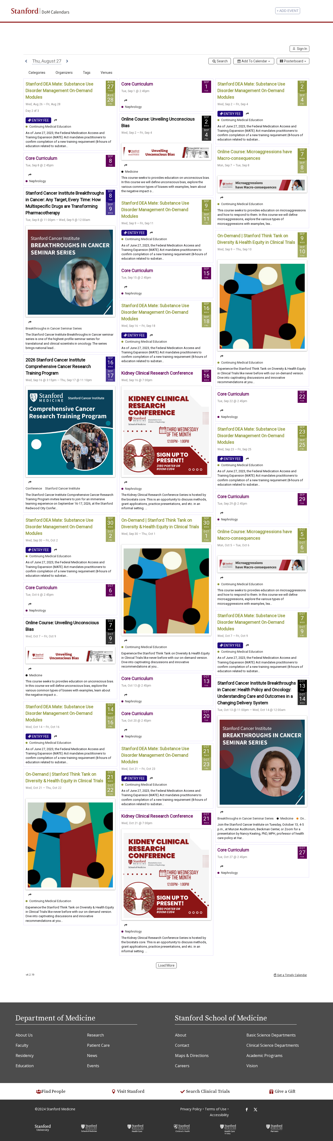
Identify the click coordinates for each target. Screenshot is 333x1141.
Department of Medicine (55, 1018)
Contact (182, 1045)
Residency (25, 1055)
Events (93, 1065)
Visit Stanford (130, 1091)
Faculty (22, 1045)
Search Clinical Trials (208, 1091)
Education (25, 1065)
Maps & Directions (192, 1055)
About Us (24, 1035)
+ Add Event (288, 11)
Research (95, 1035)
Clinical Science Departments (272, 1045)
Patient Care (98, 1045)
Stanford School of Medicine (221, 1018)
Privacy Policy (191, 1109)
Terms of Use (216, 1109)
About (180, 1035)
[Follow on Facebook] (246, 1109)
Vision (252, 1065)
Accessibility (219, 1115)
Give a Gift (285, 1091)
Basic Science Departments (271, 1035)
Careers (182, 1065)
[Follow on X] (255, 1109)
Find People (54, 1091)
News (92, 1055)
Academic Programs (264, 1055)
